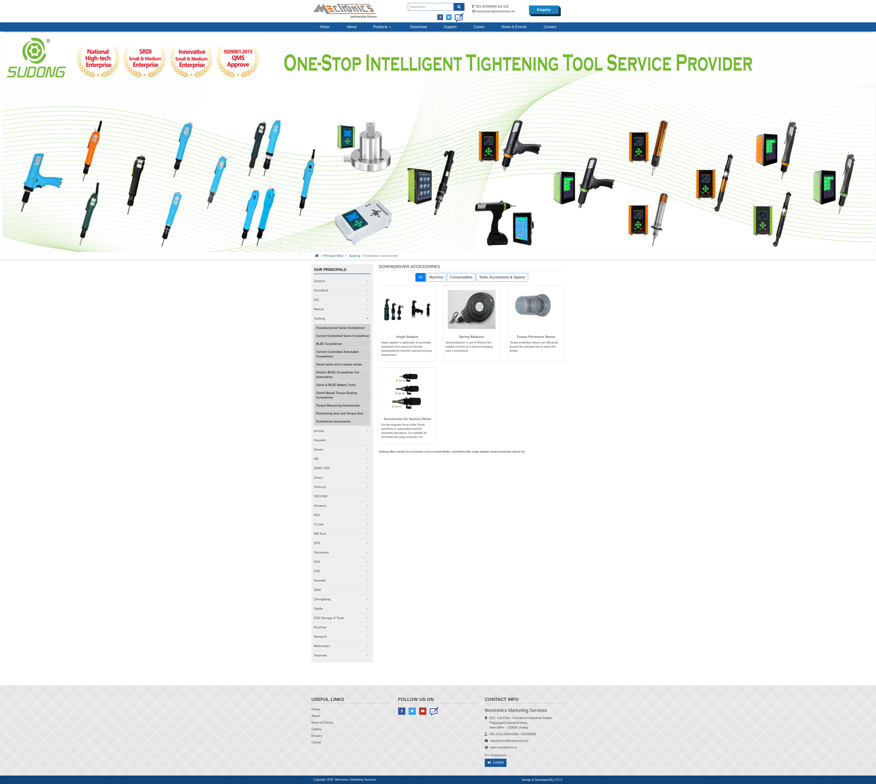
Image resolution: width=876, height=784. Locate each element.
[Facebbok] (440, 17)
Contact (550, 27)
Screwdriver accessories (333, 421)
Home (325, 27)
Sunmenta (321, 552)
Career (479, 27)
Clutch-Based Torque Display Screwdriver (336, 395)
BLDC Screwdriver (329, 344)
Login (498, 762)
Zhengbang (322, 599)
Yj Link (318, 524)
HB (316, 459)
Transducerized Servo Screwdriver (340, 328)
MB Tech (320, 533)
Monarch (320, 636)
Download (418, 27)
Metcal (318, 309)
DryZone (320, 627)
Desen (318, 449)
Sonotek (320, 580)
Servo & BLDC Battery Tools (336, 385)
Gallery (316, 729)
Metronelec (322, 646)
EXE (317, 571)
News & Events (514, 27)
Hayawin (320, 440)
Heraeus (320, 505)
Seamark (320, 655)
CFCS (558, 779)
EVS (317, 562)
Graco (318, 477)
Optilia (318, 608)
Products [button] (381, 27)
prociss (319, 431)
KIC (316, 300)
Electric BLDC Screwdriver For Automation (337, 375)
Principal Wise (333, 255)
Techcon (320, 487)
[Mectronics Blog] (457, 16)
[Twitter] (449, 17)
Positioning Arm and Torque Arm (339, 413)
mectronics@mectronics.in (496, 11)
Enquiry (544, 10)
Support (450, 27)
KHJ (317, 515)
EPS (317, 543)
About (351, 27)
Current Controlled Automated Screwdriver (337, 354)
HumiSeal (321, 290)
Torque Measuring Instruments (338, 405)
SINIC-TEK (322, 468)
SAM (317, 590)
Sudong (354, 255)
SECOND (320, 496)
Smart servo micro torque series (339, 364)
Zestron (319, 281)
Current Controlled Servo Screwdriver (342, 336)
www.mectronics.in (503, 747)
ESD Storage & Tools (329, 618)
